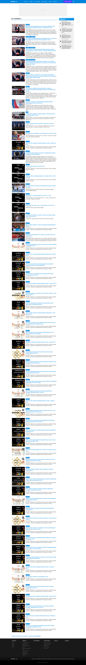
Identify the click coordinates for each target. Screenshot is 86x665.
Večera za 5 (46, 648)
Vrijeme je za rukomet (47, 642)
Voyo (13, 646)
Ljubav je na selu (46, 646)
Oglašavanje (49, 658)
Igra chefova (25, 644)
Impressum (33, 658)
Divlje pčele (25, 652)
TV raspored (36, 640)
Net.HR (56, 640)
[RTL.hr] (14, 1)
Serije (13, 642)
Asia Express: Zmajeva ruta (26, 649)
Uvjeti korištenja (38, 658)
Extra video (47, 640)
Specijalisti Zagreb (26, 645)
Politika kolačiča (54, 658)
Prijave (67, 640)
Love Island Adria (25, 642)
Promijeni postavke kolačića (62, 658)
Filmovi (13, 644)
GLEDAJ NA (66, 1)
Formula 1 (24, 654)
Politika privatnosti (44, 658)
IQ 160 (24, 646)
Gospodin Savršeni (26, 650)
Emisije (13, 645)
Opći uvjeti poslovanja (70, 658)
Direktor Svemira (25, 653)
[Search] (73, 1)
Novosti (14, 640)
